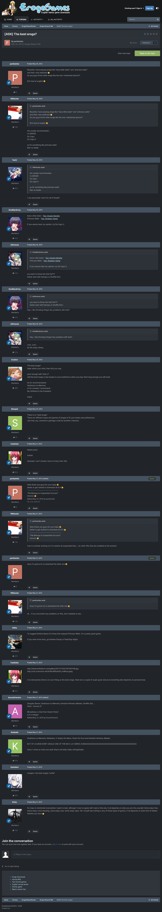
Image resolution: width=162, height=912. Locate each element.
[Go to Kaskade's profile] (15, 746)
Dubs (14, 802)
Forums (22, 19)
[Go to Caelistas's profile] (15, 458)
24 (16, 726)
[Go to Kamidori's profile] (15, 781)
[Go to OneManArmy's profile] (15, 224)
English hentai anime (20, 884)
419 (16, 795)
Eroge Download (18, 877)
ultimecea (14, 245)
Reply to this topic (147, 53)
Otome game (17, 887)
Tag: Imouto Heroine (51, 216)
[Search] (158, 19)
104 (16, 761)
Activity (37, 19)
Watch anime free (19, 889)
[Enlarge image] (49, 73)
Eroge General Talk (33, 44)
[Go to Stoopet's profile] (15, 423)
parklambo (18, 41)
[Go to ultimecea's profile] (15, 259)
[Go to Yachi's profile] (15, 174)
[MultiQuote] (29, 93)
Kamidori (15, 767)
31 (16, 437)
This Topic (148, 19)
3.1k (16, 273)
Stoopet (14, 409)
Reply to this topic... (23, 854)
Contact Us (6, 908)
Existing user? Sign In (134, 8)
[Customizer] (157, 8)
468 (16, 388)
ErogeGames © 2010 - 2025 (12, 906)
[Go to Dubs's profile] (15, 816)
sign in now (56, 844)
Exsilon (14, 360)
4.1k (16, 238)
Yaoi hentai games (19, 882)
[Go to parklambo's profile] (7, 42)
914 (16, 188)
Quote (35, 93)
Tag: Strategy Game (49, 219)
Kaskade (14, 732)
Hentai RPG (16, 879)
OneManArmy (15, 210)
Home (9, 19)
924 (16, 472)
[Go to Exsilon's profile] (15, 374)
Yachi (14, 160)
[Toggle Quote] (31, 106)
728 (16, 830)
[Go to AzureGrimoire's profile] (15, 711)
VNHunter (14, 99)
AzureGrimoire (14, 697)
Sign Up (149, 8)
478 (16, 656)
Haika (14, 628)
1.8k (16, 127)
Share (134, 43)
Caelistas (15, 444)
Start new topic (124, 53)
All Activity (56, 19)
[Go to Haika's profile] (15, 642)
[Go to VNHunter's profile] (15, 113)
